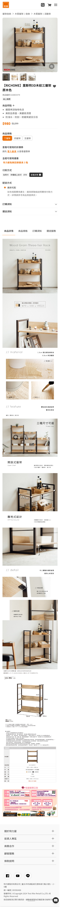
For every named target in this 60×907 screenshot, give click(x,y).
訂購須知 (37, 230)
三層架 (7, 138)
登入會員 (11, 151)
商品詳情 (8, 230)
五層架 (27, 138)
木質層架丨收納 (22, 13)
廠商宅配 (11, 187)
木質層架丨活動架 (42, 13)
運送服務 (51, 230)
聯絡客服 (31, 899)
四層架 (17, 138)
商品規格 (23, 230)
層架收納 (6, 13)
